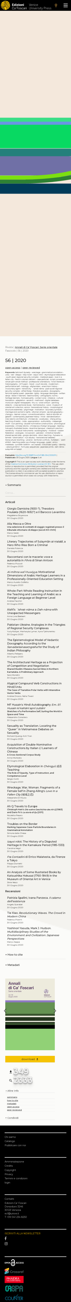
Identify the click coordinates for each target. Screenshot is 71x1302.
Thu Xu (35, 403)
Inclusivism (30, 433)
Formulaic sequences (30, 447)
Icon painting (17, 424)
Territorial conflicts (42, 440)
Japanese (29, 393)
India (24, 421)
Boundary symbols (53, 410)
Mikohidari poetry (49, 445)
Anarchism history (49, 386)
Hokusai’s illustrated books (16, 428)
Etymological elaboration (55, 375)
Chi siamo (10, 1137)
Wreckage (36, 372)
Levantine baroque (37, 428)
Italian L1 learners (19, 396)
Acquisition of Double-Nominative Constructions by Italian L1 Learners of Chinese (32, 748)
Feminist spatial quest (14, 393)
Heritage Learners (12, 398)
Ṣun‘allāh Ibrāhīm (22, 445)
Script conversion (57, 379)
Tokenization (18, 438)
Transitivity (26, 389)
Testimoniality (33, 396)
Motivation (39, 410)
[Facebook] (35, 1238)
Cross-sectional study (23, 405)
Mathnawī (39, 400)
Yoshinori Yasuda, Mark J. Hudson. (33, 933)
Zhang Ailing (55, 419)
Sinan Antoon (44, 403)
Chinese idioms (22, 426)
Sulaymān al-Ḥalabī (13, 449)
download (30, 1059)
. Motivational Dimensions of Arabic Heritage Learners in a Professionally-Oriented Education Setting (36, 575)
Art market (36, 445)
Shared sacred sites (13, 435)
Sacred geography (55, 412)
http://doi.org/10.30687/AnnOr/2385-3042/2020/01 (35, 455)
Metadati (12, 965)
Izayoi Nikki (38, 375)
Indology (25, 386)
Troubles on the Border (22, 824)
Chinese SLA (33, 419)
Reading (60, 426)
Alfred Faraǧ (26, 391)
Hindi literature (57, 382)
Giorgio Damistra (30, 435)
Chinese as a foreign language (43, 426)
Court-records (41, 384)
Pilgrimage (28, 410)
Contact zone (40, 398)
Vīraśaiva (51, 398)
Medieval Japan (46, 377)
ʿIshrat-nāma (38, 389)
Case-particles (43, 379)
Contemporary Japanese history (26, 417)
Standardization (53, 417)
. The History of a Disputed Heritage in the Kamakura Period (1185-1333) (35, 843)
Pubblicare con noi (15, 1145)
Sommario (13, 485)
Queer (48, 442)
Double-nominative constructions (38, 424)
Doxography (55, 391)
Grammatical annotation (52, 372)
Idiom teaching (45, 435)
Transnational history (40, 407)
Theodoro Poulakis (40, 391)
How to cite (14, 954)
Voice (48, 405)
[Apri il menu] (65, 5)
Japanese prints (46, 447)
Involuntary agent (12, 389)
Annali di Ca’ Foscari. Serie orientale (36, 347)
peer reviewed (31, 367)
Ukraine (29, 440)
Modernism (53, 384)
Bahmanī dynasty (22, 372)
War (12, 375)
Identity (62, 445)
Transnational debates (45, 438)
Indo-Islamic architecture (16, 419)
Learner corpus (20, 414)
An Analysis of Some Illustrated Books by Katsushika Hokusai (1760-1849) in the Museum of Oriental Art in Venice (34, 876)
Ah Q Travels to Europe (22, 806)
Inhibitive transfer (52, 433)
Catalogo (10, 1141)
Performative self (12, 386)
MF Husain (23, 384)
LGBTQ (36, 393)
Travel (31, 384)
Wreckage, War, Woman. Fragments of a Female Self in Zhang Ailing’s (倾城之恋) (33, 791)
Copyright (10, 1170)
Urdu (7, 375)
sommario (12, 1097)
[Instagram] (35, 1243)
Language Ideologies (49, 393)
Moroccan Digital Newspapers (18, 403)
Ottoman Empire (39, 412)
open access (12, 367)
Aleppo (18, 375)
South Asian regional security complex (22, 377)
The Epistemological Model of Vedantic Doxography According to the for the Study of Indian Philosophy (33, 645)
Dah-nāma (59, 447)
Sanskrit (30, 400)
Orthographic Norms (48, 396)
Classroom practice (54, 428)
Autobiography (41, 431)
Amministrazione (14, 1161)
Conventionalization (36, 414)
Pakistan (40, 433)
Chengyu (9, 414)
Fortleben (55, 440)
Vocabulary (44, 419)
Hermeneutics (39, 405)
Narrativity (9, 431)
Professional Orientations (39, 382)
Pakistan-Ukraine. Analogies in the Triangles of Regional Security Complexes (36, 626)
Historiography (11, 384)
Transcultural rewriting (14, 440)
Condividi (11, 1117)
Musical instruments (24, 431)
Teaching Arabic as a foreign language (28, 442)
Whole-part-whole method (16, 382)
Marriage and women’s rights (17, 412)
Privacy (9, 1174)
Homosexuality (27, 398)
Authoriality (46, 421)
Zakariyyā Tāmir (13, 447)
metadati (11, 1103)
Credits (9, 1165)
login (7, 1182)
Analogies (20, 433)
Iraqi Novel (27, 375)
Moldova (52, 431)
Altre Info (12, 1090)
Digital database (52, 400)
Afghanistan (35, 386)
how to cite (12, 1100)
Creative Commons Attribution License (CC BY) (31, 464)
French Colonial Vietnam (25, 379)
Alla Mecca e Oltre (19, 523)
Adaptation (20, 400)
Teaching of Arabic (13, 421)
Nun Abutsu (30, 438)
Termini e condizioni (16, 1178)
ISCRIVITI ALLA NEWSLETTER (22, 1233)
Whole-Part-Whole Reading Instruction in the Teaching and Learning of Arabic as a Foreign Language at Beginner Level (34, 594)
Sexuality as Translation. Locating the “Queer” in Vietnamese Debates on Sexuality (31, 729)
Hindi (43, 417)
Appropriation (34, 421)
